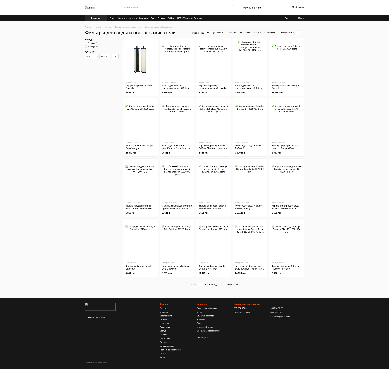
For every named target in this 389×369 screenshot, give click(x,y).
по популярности (215, 32)
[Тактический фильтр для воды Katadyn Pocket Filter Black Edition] (250, 240)
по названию (269, 32)
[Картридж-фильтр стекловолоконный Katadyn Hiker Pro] (177, 60)
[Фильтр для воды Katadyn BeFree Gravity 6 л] (250, 180)
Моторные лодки (167, 346)
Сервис (163, 353)
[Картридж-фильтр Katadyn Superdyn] (140, 60)
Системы (164, 312)
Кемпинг (163, 334)
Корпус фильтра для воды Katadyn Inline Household (285, 207)
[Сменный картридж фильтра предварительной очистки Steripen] (177, 180)
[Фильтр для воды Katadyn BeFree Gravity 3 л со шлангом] (213, 180)
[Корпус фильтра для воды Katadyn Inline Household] (286, 180)
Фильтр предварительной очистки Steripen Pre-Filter (139, 207)
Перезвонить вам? (242, 312)
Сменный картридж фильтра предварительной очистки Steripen (177, 208)
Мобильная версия (96, 318)
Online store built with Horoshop (96, 363)
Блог (153, 18)
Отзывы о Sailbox (166, 18)
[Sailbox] (100, 307)
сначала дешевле (234, 32)
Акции (162, 357)
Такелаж (163, 319)
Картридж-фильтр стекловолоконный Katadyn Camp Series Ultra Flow (249, 88)
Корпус (163, 331)
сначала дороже (253, 32)
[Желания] (280, 7)
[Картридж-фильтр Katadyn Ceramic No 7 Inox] (213, 240)
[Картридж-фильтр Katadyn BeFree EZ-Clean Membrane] (213, 120)
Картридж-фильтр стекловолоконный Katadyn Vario (213, 88)
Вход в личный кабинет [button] (207, 308)
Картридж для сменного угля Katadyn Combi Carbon (176, 147)
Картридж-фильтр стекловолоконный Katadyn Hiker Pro (176, 88)
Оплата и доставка (127, 18)
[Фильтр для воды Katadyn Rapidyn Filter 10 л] (286, 240)
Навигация (164, 323)
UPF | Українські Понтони (189, 18)
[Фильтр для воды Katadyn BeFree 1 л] (250, 120)
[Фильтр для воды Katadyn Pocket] (286, 60)
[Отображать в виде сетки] (298, 33)
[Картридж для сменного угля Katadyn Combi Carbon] (177, 120)
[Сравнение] (272, 7)
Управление (165, 327)
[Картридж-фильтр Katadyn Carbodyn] (140, 240)
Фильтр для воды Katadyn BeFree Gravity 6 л (248, 207)
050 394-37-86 (252, 7)
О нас (113, 18)
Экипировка (165, 338)
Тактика (163, 342)
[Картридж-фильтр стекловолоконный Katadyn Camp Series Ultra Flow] (250, 60)
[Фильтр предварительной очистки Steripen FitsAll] (286, 120)
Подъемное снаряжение (171, 350)
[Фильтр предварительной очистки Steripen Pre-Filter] (140, 180)
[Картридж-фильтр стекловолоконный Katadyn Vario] (213, 60)
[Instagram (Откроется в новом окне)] (206, 18)
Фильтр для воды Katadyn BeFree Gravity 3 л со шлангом (212, 208)
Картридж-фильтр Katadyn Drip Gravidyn (175, 267)
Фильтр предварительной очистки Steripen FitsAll (285, 147)
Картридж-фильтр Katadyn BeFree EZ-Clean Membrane (213, 147)
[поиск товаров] (230, 7)
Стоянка (163, 308)
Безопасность (166, 316)
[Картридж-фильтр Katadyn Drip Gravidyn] (177, 240)
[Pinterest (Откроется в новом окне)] (214, 18)
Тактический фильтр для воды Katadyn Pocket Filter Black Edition (248, 269)
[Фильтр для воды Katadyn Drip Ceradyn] (140, 120)
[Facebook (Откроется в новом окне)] (210, 18)
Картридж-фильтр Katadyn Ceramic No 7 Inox (212, 267)
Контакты (143, 18)
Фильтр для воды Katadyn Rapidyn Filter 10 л (285, 267)
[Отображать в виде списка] (302, 33)
